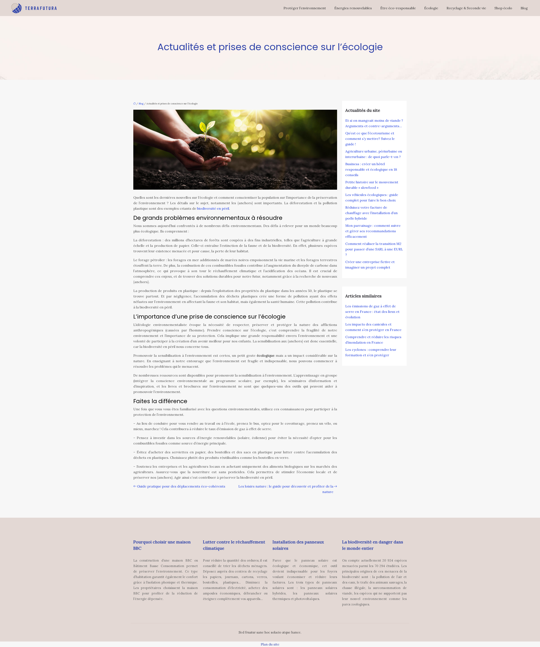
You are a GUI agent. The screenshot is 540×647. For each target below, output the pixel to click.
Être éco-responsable (398, 8)
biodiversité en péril (213, 208)
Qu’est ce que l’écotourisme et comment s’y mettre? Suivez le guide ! (370, 138)
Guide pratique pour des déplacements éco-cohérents (181, 486)
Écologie (431, 8)
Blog (524, 8)
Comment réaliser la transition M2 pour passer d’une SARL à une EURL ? (374, 249)
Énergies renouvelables (353, 8)
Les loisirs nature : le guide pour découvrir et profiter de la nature (285, 489)
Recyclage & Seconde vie (466, 8)
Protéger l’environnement (305, 8)
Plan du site (270, 644)
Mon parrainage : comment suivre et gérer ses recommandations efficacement (373, 231)
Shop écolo (503, 8)
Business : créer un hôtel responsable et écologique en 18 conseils (371, 169)
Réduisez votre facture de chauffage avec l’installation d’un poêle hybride (371, 212)
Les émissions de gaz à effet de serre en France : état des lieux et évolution (372, 311)
